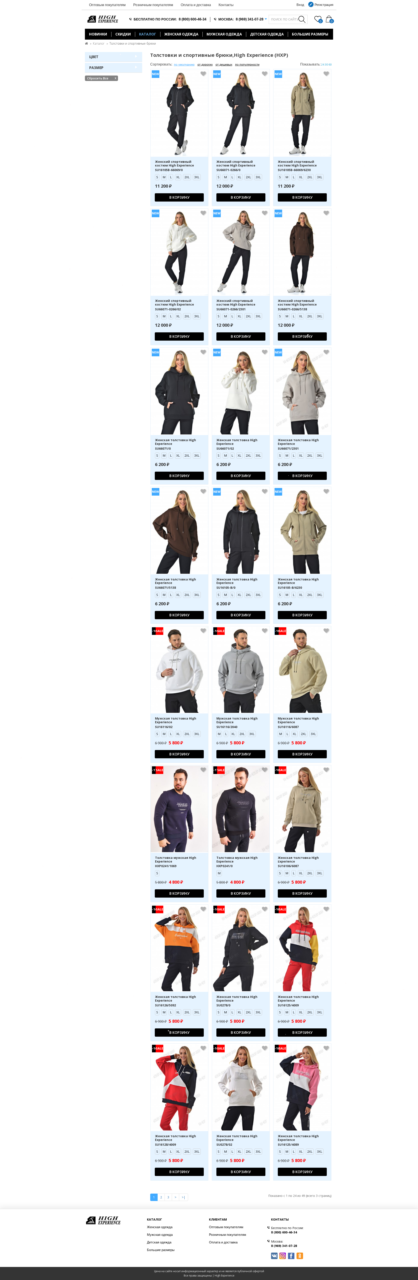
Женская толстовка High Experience (175, 442)
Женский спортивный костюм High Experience (174, 163)
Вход (300, 5)
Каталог (147, 34)
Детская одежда (267, 34)
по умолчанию (184, 64)
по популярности (247, 64)
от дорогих (205, 64)
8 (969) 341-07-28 (249, 19)
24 (322, 64)
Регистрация (324, 5)
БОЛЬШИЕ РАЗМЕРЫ (310, 34)
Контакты (226, 5)
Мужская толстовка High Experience (175, 720)
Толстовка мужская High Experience (175, 859)
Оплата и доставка (196, 5)
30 (326, 64)
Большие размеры (161, 1250)
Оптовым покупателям (107, 5)
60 (330, 64)
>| (183, 1197)
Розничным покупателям (153, 5)
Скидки (123, 34)
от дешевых (224, 64)
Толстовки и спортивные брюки (133, 43)
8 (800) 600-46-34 (192, 19)
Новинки (98, 34)
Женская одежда (181, 34)
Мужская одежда (224, 34)
